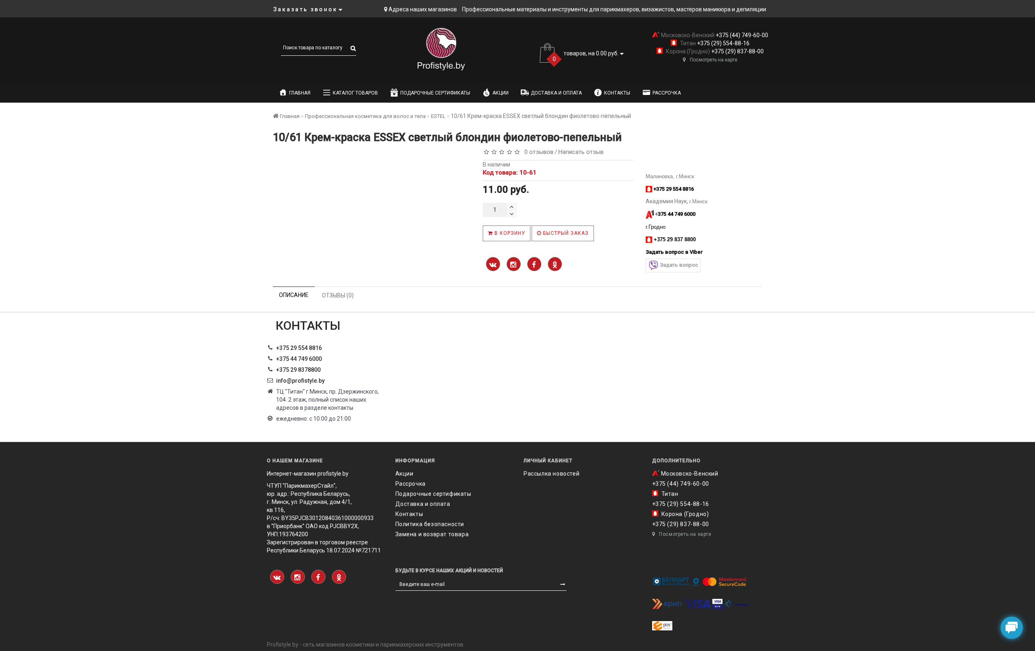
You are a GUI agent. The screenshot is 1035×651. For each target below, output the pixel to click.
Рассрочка (667, 93)
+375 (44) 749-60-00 (741, 35)
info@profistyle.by (300, 380)
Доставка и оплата (556, 93)
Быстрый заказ (565, 233)
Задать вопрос (679, 265)
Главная (299, 93)
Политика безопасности (430, 524)
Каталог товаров (355, 93)
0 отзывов (537, 152)
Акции (500, 93)
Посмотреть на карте (713, 60)
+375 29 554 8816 (299, 348)
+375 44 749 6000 (299, 359)
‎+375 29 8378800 (298, 370)
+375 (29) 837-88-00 (737, 51)
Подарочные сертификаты (435, 93)
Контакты (617, 93)
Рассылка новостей (551, 473)
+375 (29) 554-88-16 (723, 43)
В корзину (509, 233)
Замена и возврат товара (432, 534)
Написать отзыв (581, 152)
